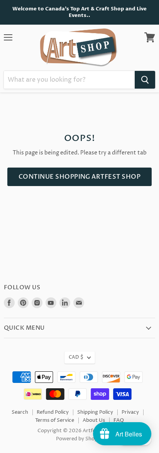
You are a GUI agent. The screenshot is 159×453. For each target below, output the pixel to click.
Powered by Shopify (79, 438)
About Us (94, 420)
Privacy (130, 412)
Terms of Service (54, 420)
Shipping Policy (95, 412)
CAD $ (76, 357)
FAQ (118, 420)
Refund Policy (53, 412)
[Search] (145, 80)
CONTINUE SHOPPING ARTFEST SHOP (79, 177)
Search (20, 412)
